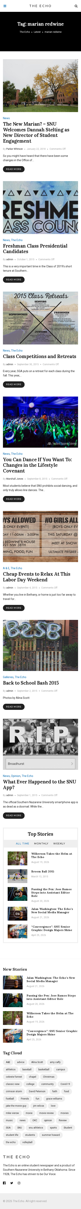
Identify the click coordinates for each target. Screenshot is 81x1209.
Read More (13, 169)
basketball (43, 1069)
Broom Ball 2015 (42, 871)
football (10, 1098)
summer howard (51, 1135)
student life (12, 1135)
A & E (6, 568)
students (30, 1135)
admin (9, 259)
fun (37, 1098)
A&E (8, 1062)
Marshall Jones (14, 478)
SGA (8, 1127)
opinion (48, 1120)
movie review (46, 1113)
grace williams (54, 1098)
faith (54, 1091)
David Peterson (37, 1091)
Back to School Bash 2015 (31, 683)
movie (29, 1113)
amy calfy (55, 1062)
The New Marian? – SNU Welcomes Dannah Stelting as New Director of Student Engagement (36, 132)
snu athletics (36, 1127)
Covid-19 (65, 1084)
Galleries (8, 677)
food (66, 1091)
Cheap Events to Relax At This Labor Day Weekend (36, 577)
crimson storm (14, 1091)
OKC (34, 1120)
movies (65, 1113)
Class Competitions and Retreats (39, 356)
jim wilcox (38, 1105)
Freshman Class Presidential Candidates (35, 249)
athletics (11, 1069)
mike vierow (12, 1113)
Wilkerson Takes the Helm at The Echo (51, 855)
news (23, 1120)
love (53, 1105)
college (30, 1084)
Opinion (15, 776)
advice (20, 1062)
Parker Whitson (14, 149)
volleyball (27, 1142)
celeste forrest (14, 1076)
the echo (11, 1142)
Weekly (59, 843)
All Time (22, 843)
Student (68, 1127)
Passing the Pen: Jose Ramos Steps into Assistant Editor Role (51, 892)
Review (63, 1120)
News (6, 118)
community (47, 1084)
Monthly (41, 843)
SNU (19, 1127)
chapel (32, 1076)
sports (53, 1127)
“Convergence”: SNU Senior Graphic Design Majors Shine (51, 928)
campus (60, 1069)
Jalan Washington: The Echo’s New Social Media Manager (52, 910)
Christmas (48, 1076)
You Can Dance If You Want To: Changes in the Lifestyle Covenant (37, 465)
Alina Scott (37, 1062)
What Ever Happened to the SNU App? (39, 785)
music (9, 1120)
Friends (25, 1098)
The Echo (40, 6)
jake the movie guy (16, 1105)
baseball (26, 1069)
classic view (12, 1084)
